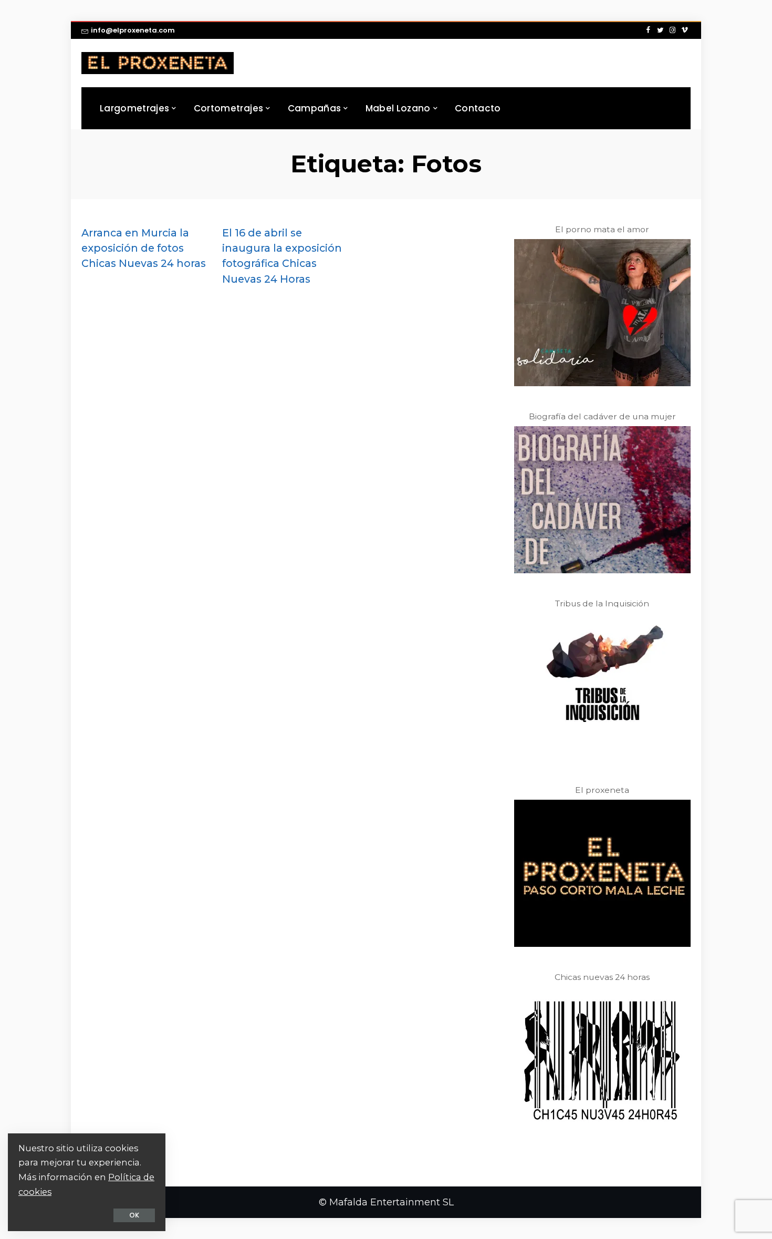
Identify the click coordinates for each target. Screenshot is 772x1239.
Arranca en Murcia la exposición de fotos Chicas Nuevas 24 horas (143, 248)
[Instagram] (672, 30)
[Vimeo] (685, 30)
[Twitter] (660, 30)
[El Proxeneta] (157, 63)
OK (134, 1215)
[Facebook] (648, 30)
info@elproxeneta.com (133, 30)
